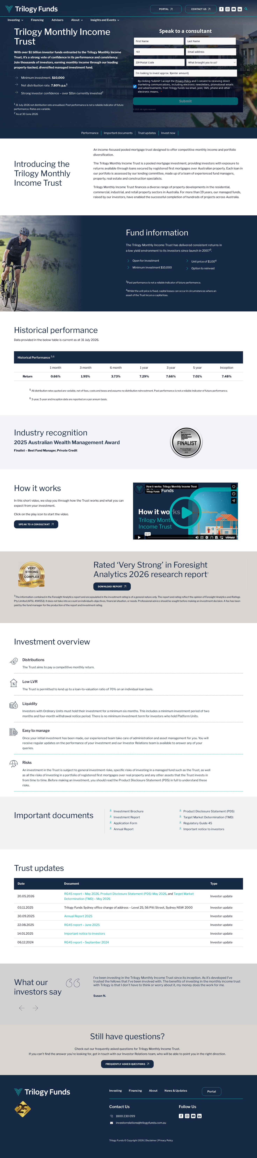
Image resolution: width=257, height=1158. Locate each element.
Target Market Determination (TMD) (208, 817)
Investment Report (127, 817)
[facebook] (221, 9)
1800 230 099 (125, 1116)
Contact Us (119, 1106)
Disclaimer (151, 1140)
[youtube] (233, 9)
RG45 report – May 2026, (82, 893)
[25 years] (22, 1102)
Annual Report (124, 829)
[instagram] (227, 9)
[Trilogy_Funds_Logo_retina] (31, 6)
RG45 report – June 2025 (82, 925)
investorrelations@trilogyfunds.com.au (141, 1122)
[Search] (246, 9)
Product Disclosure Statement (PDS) (208, 811)
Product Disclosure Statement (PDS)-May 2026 (133, 893)
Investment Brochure (129, 811)
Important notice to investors (203, 829)
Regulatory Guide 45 (197, 823)
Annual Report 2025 (78, 916)
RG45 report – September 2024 (86, 942)
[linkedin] (240, 9)
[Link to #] (13, 661)
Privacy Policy (183, 81)
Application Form (125, 823)
